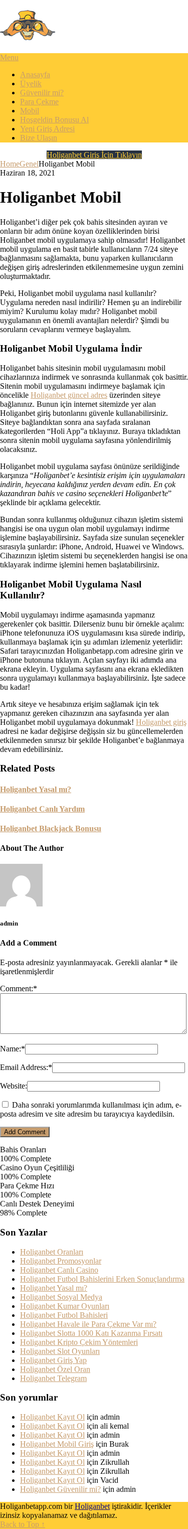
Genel (29, 164)
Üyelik (31, 83)
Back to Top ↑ (22, 1524)
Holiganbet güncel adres (69, 395)
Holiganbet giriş (161, 722)
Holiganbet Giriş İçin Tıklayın (94, 154)
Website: (13, 1086)
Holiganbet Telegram (53, 1378)
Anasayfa (35, 74)
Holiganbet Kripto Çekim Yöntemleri (79, 1342)
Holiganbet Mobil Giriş (57, 1444)
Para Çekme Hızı (27, 1185)
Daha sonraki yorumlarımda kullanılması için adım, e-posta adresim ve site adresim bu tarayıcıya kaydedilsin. (90, 1109)
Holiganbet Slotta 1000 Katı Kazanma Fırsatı (91, 1333)
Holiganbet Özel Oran (55, 1369)
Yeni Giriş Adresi (47, 128)
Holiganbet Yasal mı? (53, 1288)
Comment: (18, 988)
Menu (9, 57)
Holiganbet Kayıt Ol (52, 1417)
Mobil (29, 110)
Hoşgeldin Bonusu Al (54, 119)
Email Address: (26, 1067)
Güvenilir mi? (42, 92)
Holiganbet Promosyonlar (60, 1261)
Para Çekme (39, 101)
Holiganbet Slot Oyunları (60, 1351)
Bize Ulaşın (38, 137)
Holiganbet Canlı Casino (59, 1270)
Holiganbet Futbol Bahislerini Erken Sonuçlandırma (102, 1279)
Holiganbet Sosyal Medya (61, 1297)
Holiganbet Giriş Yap (53, 1360)
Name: (12, 1048)
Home (10, 164)
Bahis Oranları (23, 1149)
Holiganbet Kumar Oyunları (64, 1306)
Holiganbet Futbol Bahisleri (64, 1315)
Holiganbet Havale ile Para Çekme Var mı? (88, 1324)
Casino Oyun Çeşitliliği (37, 1167)
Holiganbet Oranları (51, 1252)
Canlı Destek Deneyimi (37, 1203)
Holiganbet (92, 1506)
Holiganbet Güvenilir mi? (60, 1489)
